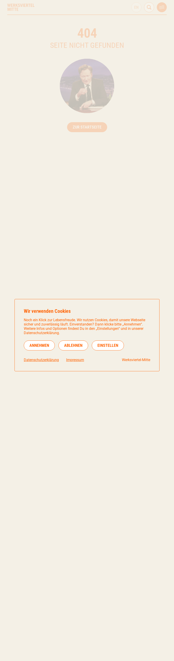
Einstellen (107, 345)
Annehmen (39, 345)
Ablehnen (73, 345)
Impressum (75, 360)
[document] (87, 335)
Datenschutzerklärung (41, 360)
